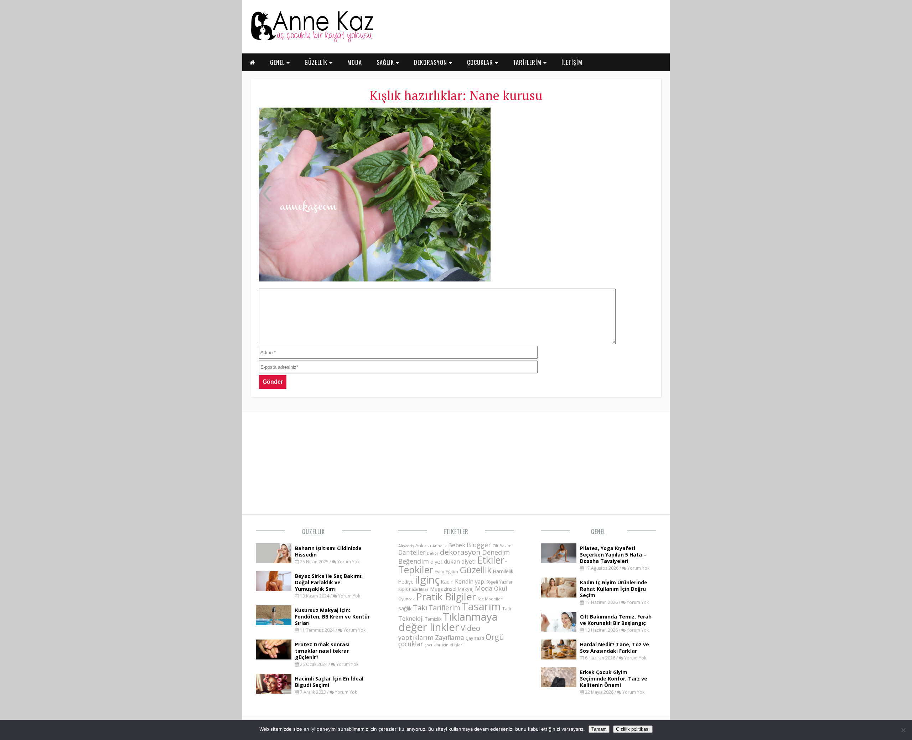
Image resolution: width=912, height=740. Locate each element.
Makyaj (465, 589)
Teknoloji (411, 618)
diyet (436, 561)
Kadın (447, 581)
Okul (500, 588)
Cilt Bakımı (502, 545)
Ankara (423, 545)
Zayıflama (449, 637)
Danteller (411, 552)
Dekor (433, 553)
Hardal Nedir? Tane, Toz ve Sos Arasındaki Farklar (614, 647)
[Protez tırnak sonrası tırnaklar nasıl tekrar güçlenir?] (273, 657)
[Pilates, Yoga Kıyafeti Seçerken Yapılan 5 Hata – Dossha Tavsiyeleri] (558, 561)
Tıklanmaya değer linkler (448, 622)
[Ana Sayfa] (311, 41)
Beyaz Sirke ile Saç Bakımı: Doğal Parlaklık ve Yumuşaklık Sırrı (329, 582)
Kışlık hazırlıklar (413, 589)
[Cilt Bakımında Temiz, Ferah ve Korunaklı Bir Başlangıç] (558, 629)
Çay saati (475, 638)
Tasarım (481, 606)
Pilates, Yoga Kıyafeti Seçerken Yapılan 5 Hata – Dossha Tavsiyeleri (613, 554)
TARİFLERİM (528, 62)
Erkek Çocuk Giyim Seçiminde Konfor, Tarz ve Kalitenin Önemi (613, 678)
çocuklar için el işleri (443, 644)
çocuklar (410, 644)
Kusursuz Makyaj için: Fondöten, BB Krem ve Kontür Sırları (332, 616)
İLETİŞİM (571, 62)
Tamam (599, 729)
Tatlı (506, 608)
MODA (354, 62)
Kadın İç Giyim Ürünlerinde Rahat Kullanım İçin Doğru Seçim (613, 589)
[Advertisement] (575, 160)
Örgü (495, 636)
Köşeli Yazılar (499, 582)
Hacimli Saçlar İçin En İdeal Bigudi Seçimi (329, 681)
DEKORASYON (431, 62)
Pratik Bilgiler (446, 596)
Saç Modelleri (490, 598)
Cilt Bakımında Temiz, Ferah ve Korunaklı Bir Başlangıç (616, 619)
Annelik (439, 545)
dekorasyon (460, 552)
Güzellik (313, 531)
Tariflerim (444, 607)
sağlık (404, 608)
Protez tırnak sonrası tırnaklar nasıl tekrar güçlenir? (322, 651)
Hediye (406, 581)
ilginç (427, 580)
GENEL (278, 62)
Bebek (456, 545)
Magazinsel (443, 588)
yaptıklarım (416, 637)
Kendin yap (469, 581)
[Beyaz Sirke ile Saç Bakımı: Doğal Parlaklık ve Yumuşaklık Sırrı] (273, 589)
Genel (598, 531)
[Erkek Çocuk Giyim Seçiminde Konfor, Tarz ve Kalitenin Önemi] (558, 685)
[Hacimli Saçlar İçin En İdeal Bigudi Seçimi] (273, 691)
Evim (439, 572)
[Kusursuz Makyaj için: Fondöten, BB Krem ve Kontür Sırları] (273, 623)
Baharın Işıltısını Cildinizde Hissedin (328, 551)
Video (470, 628)
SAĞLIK (386, 62)
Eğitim (452, 571)
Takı (420, 607)
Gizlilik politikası (633, 729)
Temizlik (433, 619)
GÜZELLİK (317, 62)
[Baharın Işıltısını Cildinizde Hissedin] (273, 561)
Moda (484, 588)
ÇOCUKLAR (481, 62)
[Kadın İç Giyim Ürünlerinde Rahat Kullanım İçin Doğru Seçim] (558, 595)
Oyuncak (406, 598)
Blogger (479, 544)
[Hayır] (903, 730)
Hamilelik (503, 571)
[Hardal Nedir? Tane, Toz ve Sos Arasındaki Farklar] (558, 657)
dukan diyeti (460, 561)
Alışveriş (406, 545)
